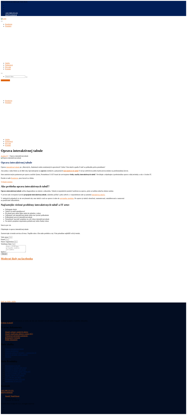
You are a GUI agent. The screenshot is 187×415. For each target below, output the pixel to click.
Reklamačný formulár (12, 338)
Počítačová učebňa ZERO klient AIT (18, 372)
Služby (7, 63)
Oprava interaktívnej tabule (14, 349)
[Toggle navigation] (2, 21)
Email (3, 239)
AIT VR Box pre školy (13, 377)
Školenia (8, 357)
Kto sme (8, 67)
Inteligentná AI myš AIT (13, 381)
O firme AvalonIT (7, 323)
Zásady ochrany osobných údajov (16, 332)
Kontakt (8, 69)
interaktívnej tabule (12, 167)
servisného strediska (67, 198)
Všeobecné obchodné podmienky (16, 336)
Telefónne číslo (6, 244)
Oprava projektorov (12, 351)
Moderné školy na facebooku (17, 258)
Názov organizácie (7, 242)
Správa (3, 252)
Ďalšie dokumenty (11, 340)
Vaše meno (5, 237)
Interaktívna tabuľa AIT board (15, 370)
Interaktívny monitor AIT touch (16, 368)
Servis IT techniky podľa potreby (16, 355)
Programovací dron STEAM (15, 379)
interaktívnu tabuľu (98, 195)
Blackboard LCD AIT (12, 366)
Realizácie (8, 24)
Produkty (8, 26)
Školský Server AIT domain (14, 376)
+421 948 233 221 (11, 13)
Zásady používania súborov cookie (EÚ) (19, 334)
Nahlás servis (5, 80)
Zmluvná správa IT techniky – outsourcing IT (20, 353)
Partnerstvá (9, 65)
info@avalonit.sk (11, 15)
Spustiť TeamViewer (12, 396)
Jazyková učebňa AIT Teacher (15, 374)
